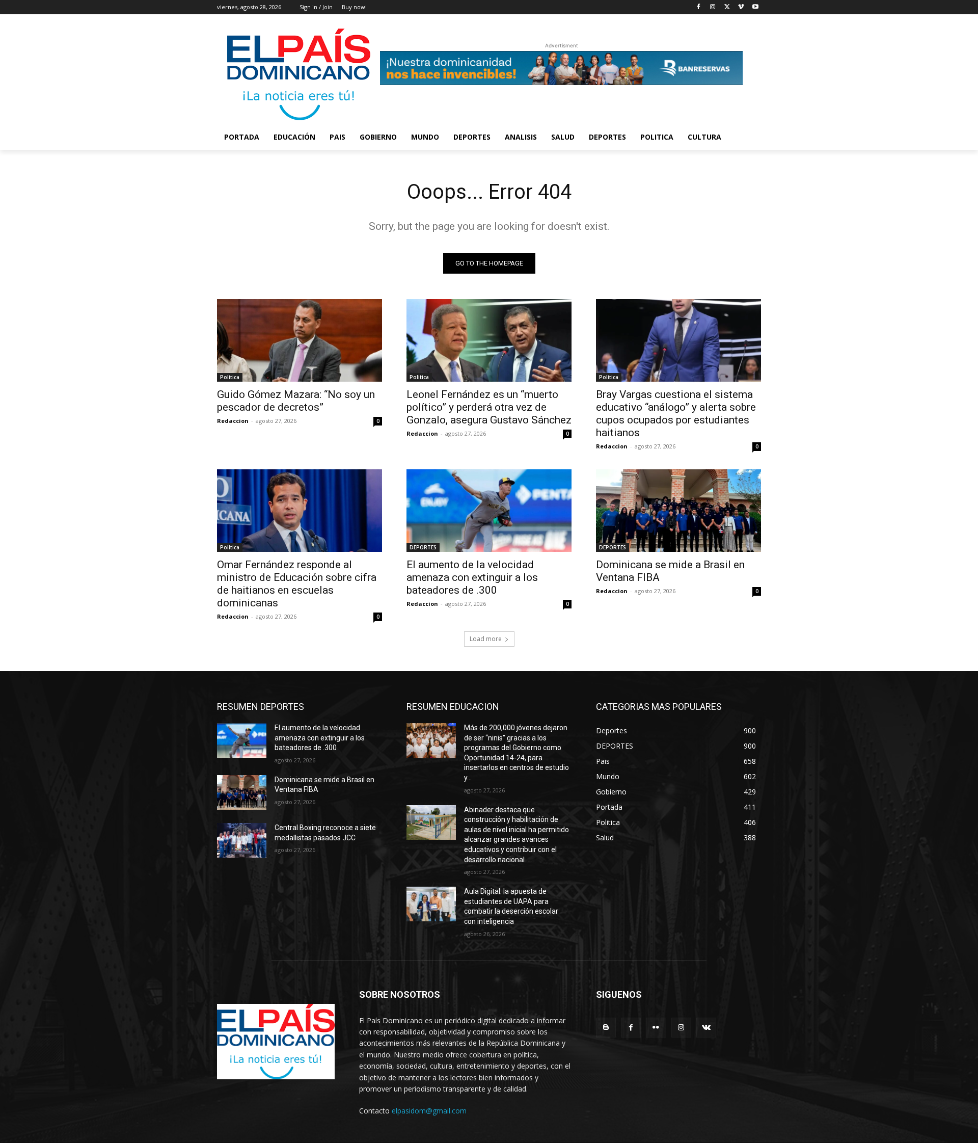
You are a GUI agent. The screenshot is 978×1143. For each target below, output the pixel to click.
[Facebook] (698, 7)
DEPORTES (423, 547)
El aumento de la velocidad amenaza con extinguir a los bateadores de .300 (472, 577)
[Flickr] (656, 1028)
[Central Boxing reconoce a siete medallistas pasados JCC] (241, 840)
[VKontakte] (706, 1028)
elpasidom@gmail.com (429, 1110)
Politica (229, 377)
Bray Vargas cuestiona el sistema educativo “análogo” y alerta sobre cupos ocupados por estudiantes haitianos (676, 413)
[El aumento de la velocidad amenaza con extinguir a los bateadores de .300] (489, 510)
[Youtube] (755, 7)
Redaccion (233, 420)
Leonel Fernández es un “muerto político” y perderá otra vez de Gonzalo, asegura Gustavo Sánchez (489, 407)
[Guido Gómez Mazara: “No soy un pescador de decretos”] (299, 340)
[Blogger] (606, 1028)
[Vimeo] (741, 7)
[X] (727, 7)
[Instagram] (713, 7)
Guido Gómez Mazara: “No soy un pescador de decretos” (296, 400)
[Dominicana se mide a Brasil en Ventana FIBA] (678, 510)
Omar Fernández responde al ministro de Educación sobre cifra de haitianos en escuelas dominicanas (296, 584)
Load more (486, 638)
